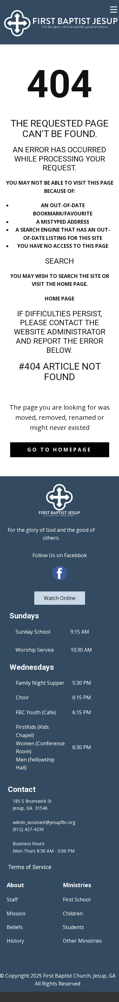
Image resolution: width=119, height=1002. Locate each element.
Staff (12, 899)
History (15, 940)
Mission (16, 913)
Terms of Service (29, 867)
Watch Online (60, 598)
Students (73, 927)
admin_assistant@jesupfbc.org (44, 822)
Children (73, 913)
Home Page (59, 298)
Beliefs (15, 927)
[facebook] (59, 573)
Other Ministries (82, 940)
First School (76, 899)
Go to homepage (59, 449)
